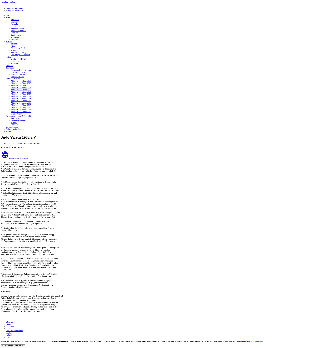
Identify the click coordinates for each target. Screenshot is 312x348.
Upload (9, 335)
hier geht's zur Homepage (18, 158)
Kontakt (9, 324)
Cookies (9, 333)
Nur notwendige (7, 346)
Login (8, 337)
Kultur (19, 143)
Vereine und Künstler (32, 143)
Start (13, 143)
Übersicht (9, 322)
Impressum (10, 326)
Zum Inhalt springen (9, 2)
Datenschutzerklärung (14, 331)
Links (8, 328)
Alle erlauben (19, 346)
